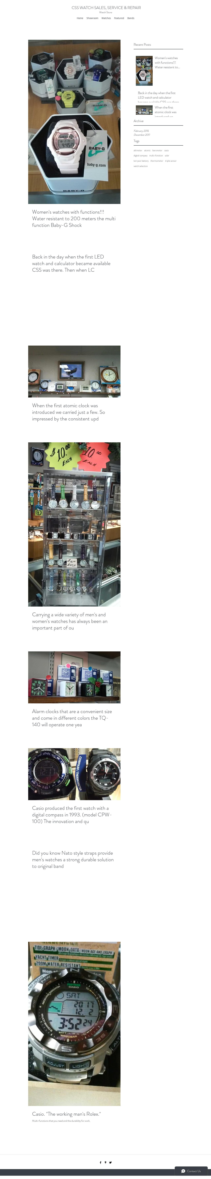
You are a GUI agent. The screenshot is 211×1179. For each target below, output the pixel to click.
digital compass (140, 155)
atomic (147, 150)
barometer (157, 150)
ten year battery (141, 160)
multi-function (156, 155)
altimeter (138, 150)
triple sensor (171, 160)
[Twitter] (110, 1162)
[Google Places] (105, 1162)
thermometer (157, 160)
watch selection (141, 166)
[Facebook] (100, 1162)
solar (167, 155)
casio (166, 150)
